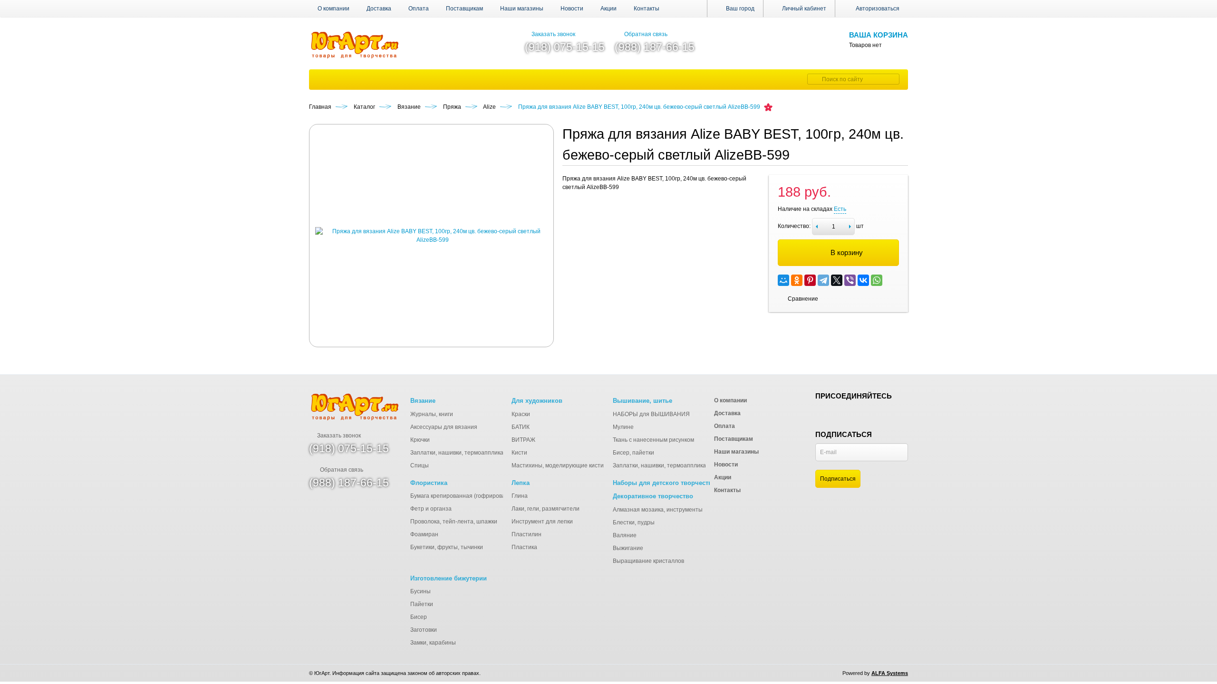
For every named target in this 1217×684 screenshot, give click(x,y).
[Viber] (850, 280)
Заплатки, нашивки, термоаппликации (461, 452)
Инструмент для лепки (542, 521)
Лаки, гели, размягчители (546, 508)
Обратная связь (645, 34)
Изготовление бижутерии (448, 578)
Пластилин (526, 534)
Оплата (418, 8)
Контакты (646, 8)
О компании (333, 8)
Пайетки (421, 604)
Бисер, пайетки (633, 452)
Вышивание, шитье (642, 400)
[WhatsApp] (876, 280)
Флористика (428, 482)
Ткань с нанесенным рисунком (653, 440)
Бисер (418, 617)
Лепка (521, 482)
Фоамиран (424, 534)
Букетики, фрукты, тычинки (446, 547)
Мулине (623, 427)
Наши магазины (521, 8)
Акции (608, 8)
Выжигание (628, 548)
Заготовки (423, 630)
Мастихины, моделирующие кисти (558, 465)
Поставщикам (464, 8)
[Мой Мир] (783, 280)
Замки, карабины (433, 642)
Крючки (420, 440)
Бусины (420, 591)
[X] (836, 280)
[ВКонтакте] (863, 280)
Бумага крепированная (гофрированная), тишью (475, 496)
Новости (571, 8)
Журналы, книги (431, 414)
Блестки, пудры (634, 522)
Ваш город (739, 8)
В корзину (847, 252)
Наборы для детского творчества (664, 482)
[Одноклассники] (796, 280)
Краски (521, 414)
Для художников (537, 400)
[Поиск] (813, 79)
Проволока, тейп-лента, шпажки (453, 521)
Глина (520, 496)
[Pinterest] (810, 280)
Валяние (625, 535)
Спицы (419, 465)
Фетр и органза (431, 508)
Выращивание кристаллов (648, 561)
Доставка (379, 8)
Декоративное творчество (653, 496)
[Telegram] (823, 280)
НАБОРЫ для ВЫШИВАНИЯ (651, 414)
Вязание (422, 400)
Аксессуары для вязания (443, 427)
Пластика (524, 547)
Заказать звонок (553, 34)
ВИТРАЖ (523, 440)
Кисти (519, 452)
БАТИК (521, 427)
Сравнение (803, 298)
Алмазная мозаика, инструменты (658, 509)
